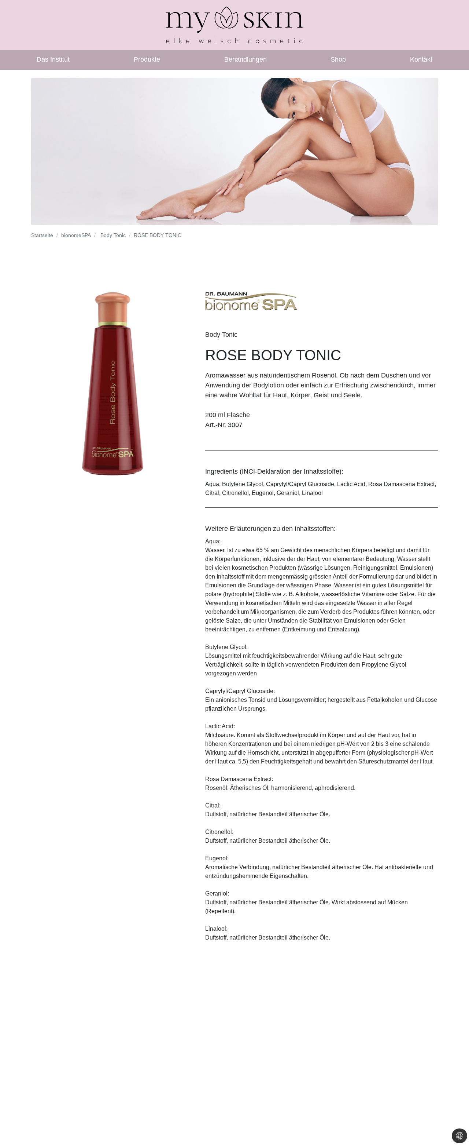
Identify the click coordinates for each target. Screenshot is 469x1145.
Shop (338, 59)
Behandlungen (245, 59)
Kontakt (421, 59)
